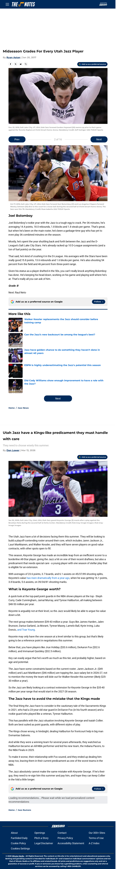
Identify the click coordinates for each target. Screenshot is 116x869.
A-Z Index (94, 843)
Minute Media (18, 856)
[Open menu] (7, 4)
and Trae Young (26, 629)
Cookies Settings (20, 848)
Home (11, 408)
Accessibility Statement (71, 843)
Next (99, 139)
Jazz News (23, 408)
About (14, 832)
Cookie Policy (18, 843)
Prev (17, 139)
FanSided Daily (19, 838)
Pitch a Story (41, 838)
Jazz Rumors (24, 810)
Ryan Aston (13, 57)
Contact (62, 832)
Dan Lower (13, 450)
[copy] (26, 64)
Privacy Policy (65, 838)
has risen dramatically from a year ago (48, 577)
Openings (39, 832)
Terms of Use (96, 838)
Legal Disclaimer (43, 843)
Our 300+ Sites (97, 832)
